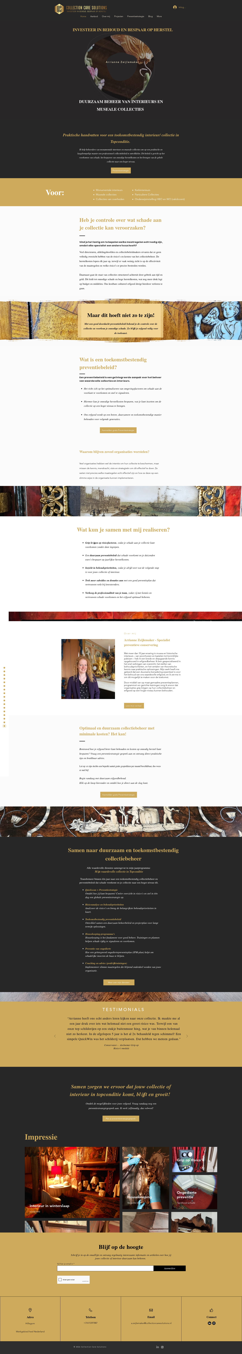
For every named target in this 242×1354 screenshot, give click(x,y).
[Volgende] (187, 1036)
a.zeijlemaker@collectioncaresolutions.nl (151, 1323)
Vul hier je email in (65, 1264)
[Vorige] (55, 1036)
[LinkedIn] (209, 1323)
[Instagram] (214, 1323)
